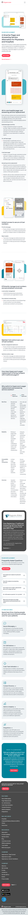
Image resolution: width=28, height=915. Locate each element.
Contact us (4, 872)
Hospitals (4, 818)
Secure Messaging (6, 798)
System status (5, 836)
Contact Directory (6, 807)
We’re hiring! (5, 868)
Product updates (6, 834)
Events (3, 876)
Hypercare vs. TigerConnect (9, 854)
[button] (24, 2)
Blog (3, 838)
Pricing (3, 870)
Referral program (6, 847)
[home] (6, 2)
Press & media (5, 879)
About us (4, 866)
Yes (22, 913)
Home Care (4, 825)
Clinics (3, 823)
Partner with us (5, 874)
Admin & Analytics (6, 809)
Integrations (5, 811)
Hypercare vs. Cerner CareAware (10, 859)
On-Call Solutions (6, 803)
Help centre (4, 832)
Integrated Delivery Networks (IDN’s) (11, 821)
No (24, 913)
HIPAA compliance (6, 843)
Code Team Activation (7, 805)
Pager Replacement (6, 800)
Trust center (5, 845)
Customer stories (6, 841)
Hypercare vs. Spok (6, 856)
